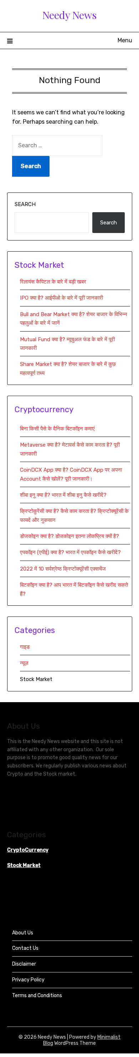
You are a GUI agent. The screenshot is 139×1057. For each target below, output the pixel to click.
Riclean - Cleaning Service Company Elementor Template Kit (47, 1055)
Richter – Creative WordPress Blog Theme (31, 1055)
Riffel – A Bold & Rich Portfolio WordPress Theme (80, 1055)
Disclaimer (24, 964)
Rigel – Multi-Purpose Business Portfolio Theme (95, 1055)
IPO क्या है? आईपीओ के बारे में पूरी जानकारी (61, 298)
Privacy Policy (28, 980)
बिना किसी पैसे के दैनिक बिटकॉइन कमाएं (57, 428)
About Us (22, 933)
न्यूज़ (24, 663)
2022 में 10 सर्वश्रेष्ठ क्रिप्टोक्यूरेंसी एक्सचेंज (63, 569)
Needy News (69, 15)
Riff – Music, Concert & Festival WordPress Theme (64, 1055)
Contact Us (25, 948)
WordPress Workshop (8, 1055)
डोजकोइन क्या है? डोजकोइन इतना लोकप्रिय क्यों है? (69, 536)
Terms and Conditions (37, 995)
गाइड (25, 647)
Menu (125, 40)
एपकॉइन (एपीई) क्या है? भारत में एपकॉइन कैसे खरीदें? (70, 552)
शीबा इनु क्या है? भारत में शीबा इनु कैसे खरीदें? (63, 495)
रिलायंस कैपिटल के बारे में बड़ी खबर (53, 281)
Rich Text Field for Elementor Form (18, 1055)
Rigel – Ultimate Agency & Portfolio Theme (110, 1055)
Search (25, 204)
